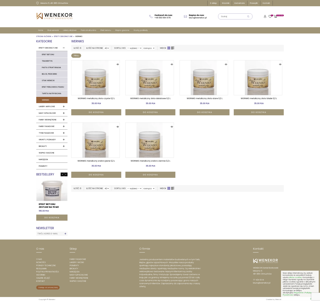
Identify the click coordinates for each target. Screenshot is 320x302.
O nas (39, 259)
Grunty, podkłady (141, 30)
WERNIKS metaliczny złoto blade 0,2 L (259, 98)
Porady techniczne (46, 265)
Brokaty (43, 146)
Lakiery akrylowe (69, 30)
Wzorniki (225, 3)
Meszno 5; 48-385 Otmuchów (54, 3)
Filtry (76, 55)
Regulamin (41, 268)
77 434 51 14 (258, 279)
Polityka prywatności (47, 271)
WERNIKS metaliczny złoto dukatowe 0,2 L (150, 98)
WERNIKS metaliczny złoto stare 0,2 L (204, 98)
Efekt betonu (105, 30)
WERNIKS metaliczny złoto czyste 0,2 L (96, 98)
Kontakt (266, 3)
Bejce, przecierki (49, 74)
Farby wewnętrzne (47, 119)
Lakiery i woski (77, 262)
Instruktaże (239, 3)
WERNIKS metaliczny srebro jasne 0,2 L (96, 160)
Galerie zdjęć (43, 278)
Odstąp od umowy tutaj (48, 287)
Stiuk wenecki (53, 30)
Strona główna (43, 36)
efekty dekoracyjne (63, 36)
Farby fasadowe (46, 126)
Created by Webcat (273, 299)
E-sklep (213, 3)
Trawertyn (47, 61)
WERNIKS (45, 100)
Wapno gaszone (122, 30)
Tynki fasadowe (46, 133)
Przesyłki (254, 3)
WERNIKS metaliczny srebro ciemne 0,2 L (150, 160)
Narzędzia (43, 159)
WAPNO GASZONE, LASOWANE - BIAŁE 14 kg (51, 207)
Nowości (41, 262)
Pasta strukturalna (88, 30)
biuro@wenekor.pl (261, 282)
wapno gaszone (46, 153)
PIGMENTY (43, 166)
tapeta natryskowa (51, 93)
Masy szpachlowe (47, 113)
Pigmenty (74, 265)
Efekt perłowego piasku (53, 87)
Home (40, 30)
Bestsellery (45, 174)
